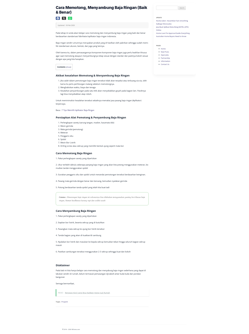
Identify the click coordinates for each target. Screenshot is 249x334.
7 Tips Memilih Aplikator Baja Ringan (78, 110)
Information (165, 61)
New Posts (165, 52)
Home (163, 49)
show (68, 67)
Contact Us (165, 64)
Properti (64, 302)
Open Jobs (165, 55)
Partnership (165, 58)
